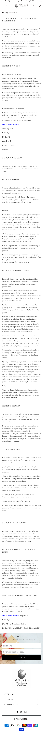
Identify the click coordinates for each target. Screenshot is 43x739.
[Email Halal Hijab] (25, 712)
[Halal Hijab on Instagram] (21, 712)
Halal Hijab (24, 719)
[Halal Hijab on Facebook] (17, 712)
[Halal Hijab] (21, 6)
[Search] (35, 6)
